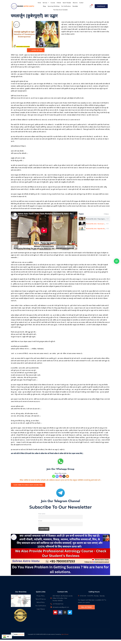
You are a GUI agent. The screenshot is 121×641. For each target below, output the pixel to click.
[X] (64, 476)
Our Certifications (66, 6)
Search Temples (67, 3)
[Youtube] (55, 612)
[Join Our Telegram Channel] (60, 493)
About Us (75, 3)
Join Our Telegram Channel (60, 501)
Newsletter (75, 6)
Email (40, 521)
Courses (53, 3)
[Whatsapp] (53, 476)
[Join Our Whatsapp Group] (60, 461)
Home (39, 3)
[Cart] (90, 6)
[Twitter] (70, 612)
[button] (116, 261)
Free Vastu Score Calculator (60, 10)
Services (45, 3)
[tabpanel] (44, 231)
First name (41, 513)
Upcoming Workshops (54, 6)
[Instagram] (60, 476)
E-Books (59, 3)
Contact (81, 3)
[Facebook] (57, 476)
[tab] (93, 218)
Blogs (44, 6)
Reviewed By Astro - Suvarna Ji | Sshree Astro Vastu (100, 224)
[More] (67, 476)
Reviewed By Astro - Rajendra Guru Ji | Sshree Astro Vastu (102, 228)
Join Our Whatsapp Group (60, 469)
